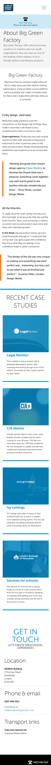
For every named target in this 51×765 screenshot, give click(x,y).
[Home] (8, 11)
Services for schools (22, 580)
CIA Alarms (15, 428)
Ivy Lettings (16, 507)
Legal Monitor (18, 355)
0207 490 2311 (25, 23)
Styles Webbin (34, 168)
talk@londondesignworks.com (19, 710)
